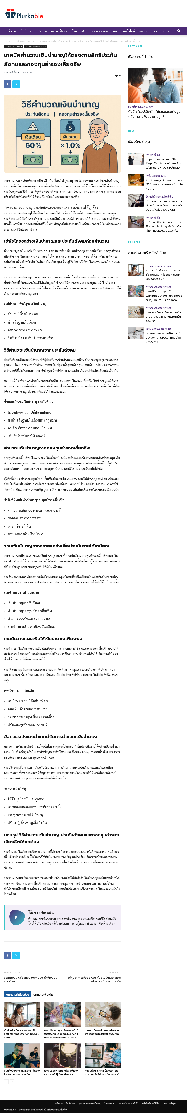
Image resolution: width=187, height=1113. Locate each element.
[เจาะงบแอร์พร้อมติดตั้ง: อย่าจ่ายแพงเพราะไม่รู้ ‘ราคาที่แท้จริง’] (62, 1055)
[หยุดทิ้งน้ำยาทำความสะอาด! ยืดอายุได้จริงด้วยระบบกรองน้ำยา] (22, 1055)
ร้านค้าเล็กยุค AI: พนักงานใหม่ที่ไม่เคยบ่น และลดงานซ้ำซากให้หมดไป (164, 184)
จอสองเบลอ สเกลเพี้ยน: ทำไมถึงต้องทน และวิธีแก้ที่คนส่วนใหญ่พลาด (164, 337)
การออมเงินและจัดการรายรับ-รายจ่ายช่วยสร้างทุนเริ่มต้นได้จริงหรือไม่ (102, 1034)
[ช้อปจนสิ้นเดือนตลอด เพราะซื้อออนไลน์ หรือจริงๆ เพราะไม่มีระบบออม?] (22, 1014)
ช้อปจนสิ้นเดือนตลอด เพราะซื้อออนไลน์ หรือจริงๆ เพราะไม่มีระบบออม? (21, 1034)
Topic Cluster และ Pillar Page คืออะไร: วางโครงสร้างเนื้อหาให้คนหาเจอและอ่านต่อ (163, 163)
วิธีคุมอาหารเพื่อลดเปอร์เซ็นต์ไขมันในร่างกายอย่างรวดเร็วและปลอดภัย (94, 980)
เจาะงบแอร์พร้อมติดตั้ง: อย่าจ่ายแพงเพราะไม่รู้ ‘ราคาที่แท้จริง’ (61, 1072)
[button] (178, 31)
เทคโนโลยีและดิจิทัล (134, 31)
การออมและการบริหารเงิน (49, 41)
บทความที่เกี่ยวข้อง (17, 994)
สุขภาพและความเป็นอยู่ (52, 31)
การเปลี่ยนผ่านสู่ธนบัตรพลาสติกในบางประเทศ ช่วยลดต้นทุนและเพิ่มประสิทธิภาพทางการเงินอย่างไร (61, 1034)
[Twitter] (16, 84)
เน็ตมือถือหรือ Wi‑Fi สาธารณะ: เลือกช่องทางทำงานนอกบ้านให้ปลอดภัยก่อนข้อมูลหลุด (164, 205)
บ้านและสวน (79, 31)
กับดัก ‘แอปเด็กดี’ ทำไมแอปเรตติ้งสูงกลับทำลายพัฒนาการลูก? (154, 114)
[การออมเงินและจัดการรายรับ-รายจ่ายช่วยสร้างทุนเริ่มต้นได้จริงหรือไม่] (103, 1014)
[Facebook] (7, 84)
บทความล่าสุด (160, 31)
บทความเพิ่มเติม (43, 994)
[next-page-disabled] (12, 1081)
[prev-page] (6, 1081)
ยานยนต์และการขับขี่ (104, 31)
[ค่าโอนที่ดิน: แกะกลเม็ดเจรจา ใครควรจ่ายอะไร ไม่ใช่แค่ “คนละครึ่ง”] (103, 1055)
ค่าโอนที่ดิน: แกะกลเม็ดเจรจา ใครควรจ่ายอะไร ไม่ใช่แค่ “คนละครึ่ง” (102, 1072)
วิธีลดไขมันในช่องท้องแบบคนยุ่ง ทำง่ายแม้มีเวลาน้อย (30, 980)
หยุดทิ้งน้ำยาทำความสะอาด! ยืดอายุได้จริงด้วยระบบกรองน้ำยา (22, 1072)
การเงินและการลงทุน (24, 41)
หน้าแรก (11, 31)
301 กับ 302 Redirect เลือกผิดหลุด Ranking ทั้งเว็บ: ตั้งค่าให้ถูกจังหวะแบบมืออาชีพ (163, 226)
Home (7, 41)
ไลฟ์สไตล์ (27, 31)
